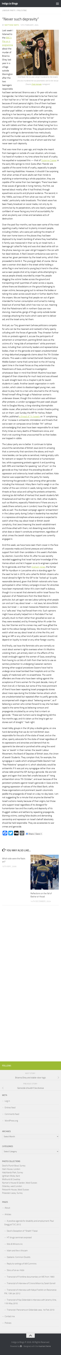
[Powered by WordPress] (21, 1346)
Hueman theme (44, 1346)
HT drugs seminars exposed (19, 1237)
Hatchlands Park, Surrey (12, 1172)
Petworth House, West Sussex (15, 1189)
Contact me (10, 1316)
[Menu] (57, 3)
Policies (8, 1323)
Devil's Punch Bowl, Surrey (13, 1165)
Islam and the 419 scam (17, 1250)
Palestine (22, 10)
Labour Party (8, 10)
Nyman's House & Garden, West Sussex (19, 1182)
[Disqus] (30, 946)
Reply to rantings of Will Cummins (21, 1263)
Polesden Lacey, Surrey (12, 1193)
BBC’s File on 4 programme (7, 41)
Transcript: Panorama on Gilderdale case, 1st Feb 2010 (30, 1310)
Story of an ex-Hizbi (15, 1270)
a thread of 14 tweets (29, 416)
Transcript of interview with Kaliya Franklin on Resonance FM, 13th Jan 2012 (30, 1292)
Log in (7, 1101)
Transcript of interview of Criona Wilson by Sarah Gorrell (31, 1283)
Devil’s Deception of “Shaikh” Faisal (22, 1231)
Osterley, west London (12, 1186)
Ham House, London (11, 1169)
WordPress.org (11, 1120)
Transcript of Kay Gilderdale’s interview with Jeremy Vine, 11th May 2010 (30, 1302)
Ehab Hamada (36, 84)
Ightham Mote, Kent (11, 1176)
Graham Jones (38, 567)
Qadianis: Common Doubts (18, 1257)
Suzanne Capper (49, 160)
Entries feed (10, 1107)
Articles (8, 1214)
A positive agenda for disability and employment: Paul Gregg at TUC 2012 (29, 1223)
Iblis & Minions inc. (15, 1244)
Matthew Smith (12, 25)
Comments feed (12, 1114)
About (7, 1208)
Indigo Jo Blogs (10, 3)
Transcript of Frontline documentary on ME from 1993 (30, 1277)
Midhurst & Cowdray (11, 1179)
